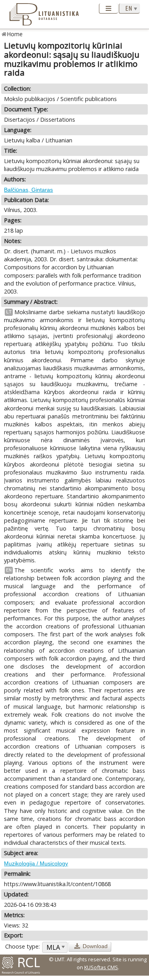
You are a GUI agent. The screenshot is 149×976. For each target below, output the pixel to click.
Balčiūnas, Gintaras (28, 190)
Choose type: (22, 946)
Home (15, 34)
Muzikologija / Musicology (36, 863)
